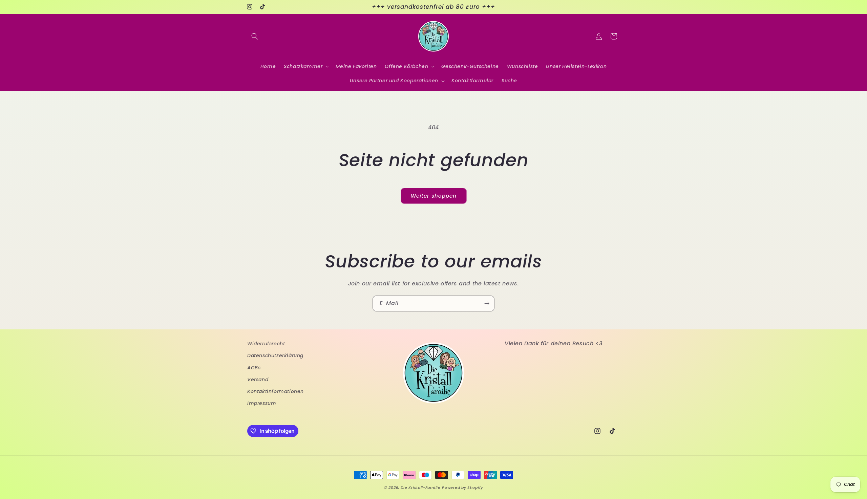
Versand (257, 379)
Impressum (261, 403)
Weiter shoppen (434, 195)
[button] (254, 36)
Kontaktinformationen (275, 391)
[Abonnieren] (486, 303)
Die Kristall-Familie (421, 487)
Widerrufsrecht (266, 343)
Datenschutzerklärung (275, 355)
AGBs (253, 367)
